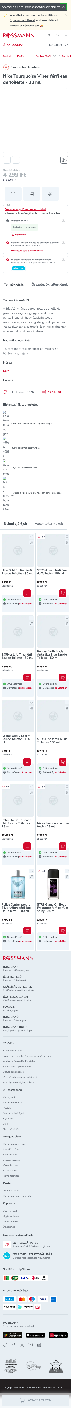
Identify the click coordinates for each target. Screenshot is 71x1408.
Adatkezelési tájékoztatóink (17, 1066)
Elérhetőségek (10, 1210)
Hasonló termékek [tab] (49, 523)
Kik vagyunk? (9, 1097)
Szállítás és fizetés (12, 1050)
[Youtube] (30, 1344)
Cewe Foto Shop (11, 1149)
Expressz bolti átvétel (22, 20)
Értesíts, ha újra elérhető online (27, 250)
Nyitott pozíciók (11, 1190)
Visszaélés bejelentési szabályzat (20, 1077)
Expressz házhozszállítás (40, 15)
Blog (5, 1123)
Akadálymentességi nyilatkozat (19, 1082)
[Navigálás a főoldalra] (18, 35)
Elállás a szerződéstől (14, 1071)
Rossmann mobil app (14, 1144)
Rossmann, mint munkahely (17, 1195)
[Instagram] (22, 1344)
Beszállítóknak (10, 1221)
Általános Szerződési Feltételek (19, 1061)
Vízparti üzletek (11, 1165)
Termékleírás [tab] (14, 284)
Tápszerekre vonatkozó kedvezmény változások (27, 1055)
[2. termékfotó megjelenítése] (16, 160)
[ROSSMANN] (18, 958)
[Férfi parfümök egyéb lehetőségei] (54, 55)
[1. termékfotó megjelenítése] (7, 160)
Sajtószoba (8, 1118)
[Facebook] (13, 1344)
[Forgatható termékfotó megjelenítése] (64, 160)
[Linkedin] (38, 1344)
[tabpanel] (35, 402)
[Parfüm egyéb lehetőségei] (28, 55)
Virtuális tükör (10, 1170)
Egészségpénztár (11, 1159)
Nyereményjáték (11, 1129)
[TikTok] (5, 1344)
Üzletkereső (9, 1226)
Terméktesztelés (11, 1175)
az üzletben (25, 603)
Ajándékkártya (10, 1154)
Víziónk (7, 1107)
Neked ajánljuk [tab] (15, 523)
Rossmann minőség (13, 1102)
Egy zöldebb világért (13, 1113)
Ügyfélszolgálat (11, 1216)
